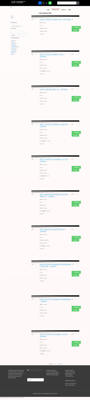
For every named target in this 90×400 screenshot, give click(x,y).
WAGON (13, 51)
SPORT (13, 43)
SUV (13, 42)
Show (13, 52)
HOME (48, 9)
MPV (13, 40)
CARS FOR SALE (55, 9)
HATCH (13, 48)
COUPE (13, 49)
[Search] (77, 3)
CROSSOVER (14, 46)
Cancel (12, 54)
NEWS (69, 9)
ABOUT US (63, 9)
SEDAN (13, 45)
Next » (60, 363)
